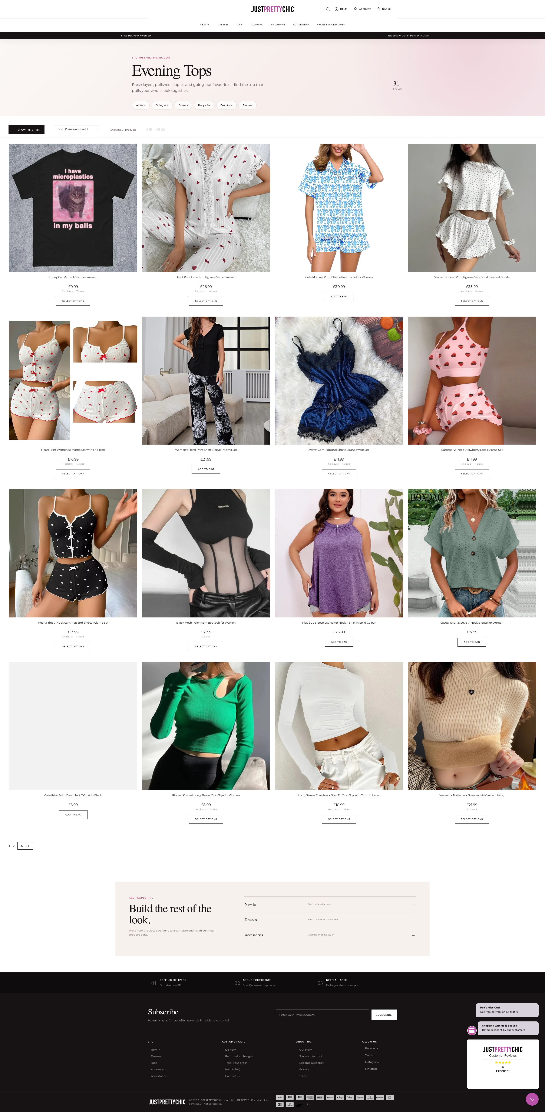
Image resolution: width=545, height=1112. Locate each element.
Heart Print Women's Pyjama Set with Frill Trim (73, 449)
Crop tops (226, 105)
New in (155, 1049)
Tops (154, 1062)
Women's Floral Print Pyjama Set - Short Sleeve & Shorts (471, 277)
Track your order (236, 1062)
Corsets (183, 105)
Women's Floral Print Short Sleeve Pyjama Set (206, 449)
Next (25, 846)
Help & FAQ (232, 1069)
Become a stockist (311, 1062)
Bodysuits (204, 105)
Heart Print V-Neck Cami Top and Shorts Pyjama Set (73, 622)
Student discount (310, 1056)
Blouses (247, 105)
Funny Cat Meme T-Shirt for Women (73, 277)
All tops (140, 105)
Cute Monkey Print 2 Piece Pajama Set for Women (339, 277)
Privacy (304, 1069)
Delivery (230, 1049)
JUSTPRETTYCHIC (272, 9)
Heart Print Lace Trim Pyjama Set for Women (206, 277)
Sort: (61, 129)
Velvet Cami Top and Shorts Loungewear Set (339, 449)
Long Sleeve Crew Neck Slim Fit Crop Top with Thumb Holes (339, 795)
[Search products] (328, 9)
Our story (305, 1049)
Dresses (156, 1056)
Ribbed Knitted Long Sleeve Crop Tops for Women (206, 795)
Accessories (158, 1076)
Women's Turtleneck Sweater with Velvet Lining (471, 795)
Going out (162, 105)
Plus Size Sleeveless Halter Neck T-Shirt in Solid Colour (339, 622)
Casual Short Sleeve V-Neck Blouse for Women (471, 622)
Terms (303, 1076)
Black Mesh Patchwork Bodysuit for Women (206, 622)
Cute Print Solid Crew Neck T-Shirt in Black (73, 795)
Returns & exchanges (239, 1056)
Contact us (232, 1076)
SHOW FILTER (29, 129)
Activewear (158, 1069)
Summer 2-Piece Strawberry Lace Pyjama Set (472, 449)
